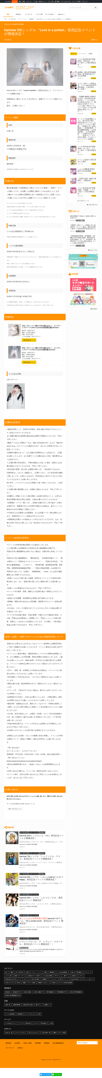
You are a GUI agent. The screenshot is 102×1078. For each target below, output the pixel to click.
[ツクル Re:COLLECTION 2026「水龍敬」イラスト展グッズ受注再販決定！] (73, 190)
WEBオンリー (42, 1)
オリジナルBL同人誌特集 (65, 982)
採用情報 (38, 1043)
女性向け (18, 14)
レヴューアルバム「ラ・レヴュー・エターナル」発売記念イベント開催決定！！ (41, 942)
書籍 (12, 972)
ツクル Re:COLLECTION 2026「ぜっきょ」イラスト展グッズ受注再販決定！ (86, 149)
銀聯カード (48, 1004)
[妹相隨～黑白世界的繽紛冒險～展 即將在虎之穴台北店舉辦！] (73, 74)
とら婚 (35, 1)
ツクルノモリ (53, 979)
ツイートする (46, 1074)
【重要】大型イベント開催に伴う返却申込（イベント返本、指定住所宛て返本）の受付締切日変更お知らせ (83, 227)
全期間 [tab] (90, 53)
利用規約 (47, 1043)
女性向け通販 (27, 992)
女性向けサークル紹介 (34, 975)
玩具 (27, 972)
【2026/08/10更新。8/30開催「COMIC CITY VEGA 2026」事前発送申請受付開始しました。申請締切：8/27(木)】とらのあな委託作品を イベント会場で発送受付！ (83, 239)
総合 (8, 14)
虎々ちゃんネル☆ (34, 1032)
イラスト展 (50, 1)
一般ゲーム (66, 975)
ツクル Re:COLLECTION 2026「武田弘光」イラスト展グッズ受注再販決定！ (86, 62)
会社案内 (17, 1043)
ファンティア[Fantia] (24, 1023)
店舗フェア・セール (19, 975)
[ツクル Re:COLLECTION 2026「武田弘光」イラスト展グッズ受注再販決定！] (73, 61)
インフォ (14, 1)
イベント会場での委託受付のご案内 (86, 160)
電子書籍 (57, 1)
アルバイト (85, 1)
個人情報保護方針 (58, 1043)
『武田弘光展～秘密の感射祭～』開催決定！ (86, 179)
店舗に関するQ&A (28, 1004)
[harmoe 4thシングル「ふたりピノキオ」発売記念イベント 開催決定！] (12, 900)
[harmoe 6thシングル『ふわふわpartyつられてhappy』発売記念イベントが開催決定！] (12, 879)
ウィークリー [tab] (82, 53)
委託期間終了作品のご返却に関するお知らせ (83, 217)
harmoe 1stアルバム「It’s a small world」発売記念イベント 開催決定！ (41, 921)
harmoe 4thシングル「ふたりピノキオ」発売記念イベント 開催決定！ (41, 898)
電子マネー (39, 1004)
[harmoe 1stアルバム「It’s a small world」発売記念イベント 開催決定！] (12, 920)
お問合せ (20, 1048)
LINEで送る (58, 1074)
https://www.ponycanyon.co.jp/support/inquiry (24, 761)
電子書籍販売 (50, 992)
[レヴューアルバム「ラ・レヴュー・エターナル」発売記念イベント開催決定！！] (12, 943)
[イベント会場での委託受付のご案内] (73, 162)
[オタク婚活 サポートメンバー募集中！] (83, 290)
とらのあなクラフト (10, 1023)
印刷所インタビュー (43, 982)
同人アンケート (64, 979)
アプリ (81, 975)
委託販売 (8, 1043)
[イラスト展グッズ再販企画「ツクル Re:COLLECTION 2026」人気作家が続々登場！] (73, 86)
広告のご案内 (27, 1043)
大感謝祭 (44, 979)
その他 (72, 972)
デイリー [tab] (73, 53)
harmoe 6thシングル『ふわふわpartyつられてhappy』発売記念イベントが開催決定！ (41, 878)
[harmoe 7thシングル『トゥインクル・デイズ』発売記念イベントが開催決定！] (12, 858)
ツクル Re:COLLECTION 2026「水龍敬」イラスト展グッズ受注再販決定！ (86, 190)
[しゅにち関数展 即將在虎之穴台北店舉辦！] (73, 171)
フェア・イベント (36, 972)
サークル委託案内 (10, 1014)
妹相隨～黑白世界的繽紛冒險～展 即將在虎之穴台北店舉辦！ (86, 74)
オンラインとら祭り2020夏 (31, 979)
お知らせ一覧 (8, 1032)
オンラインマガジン (20, 1032)
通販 (20, 1)
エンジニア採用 (76, 1)
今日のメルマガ (9, 982)
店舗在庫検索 (16, 1004)
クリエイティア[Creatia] (39, 1023)
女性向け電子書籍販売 (76, 992)
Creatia (54, 982)
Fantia (18, 982)
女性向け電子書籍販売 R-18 (12, 995)
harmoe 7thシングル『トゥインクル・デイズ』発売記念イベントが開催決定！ (40, 857)
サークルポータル (66, 1)
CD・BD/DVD (19, 972)
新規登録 (20, 1014)
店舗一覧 (7, 1004)
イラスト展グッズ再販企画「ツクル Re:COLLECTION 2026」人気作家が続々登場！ (86, 86)
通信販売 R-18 (17, 992)
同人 (6, 972)
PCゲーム (57, 975)
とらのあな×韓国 (47, 975)
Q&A (39, 1014)
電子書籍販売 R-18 (62, 992)
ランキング (28, 14)
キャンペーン (87, 972)
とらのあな (8, 1)
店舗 (23, 1)
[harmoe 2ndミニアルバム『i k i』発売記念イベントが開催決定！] (12, 837)
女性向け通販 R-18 (39, 992)
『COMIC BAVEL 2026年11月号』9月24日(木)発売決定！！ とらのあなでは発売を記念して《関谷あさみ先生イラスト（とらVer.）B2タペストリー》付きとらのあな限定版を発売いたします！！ (86, 104)
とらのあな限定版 (62, 972)
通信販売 (52, 972)
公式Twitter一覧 (46, 1032)
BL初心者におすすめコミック (13, 979)
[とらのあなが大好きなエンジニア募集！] (83, 304)
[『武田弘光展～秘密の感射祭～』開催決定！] (73, 181)
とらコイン (29, 1)
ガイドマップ (10, 1048)
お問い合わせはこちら (15, 809)
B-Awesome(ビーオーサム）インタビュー (82, 979)
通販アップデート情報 (29, 982)
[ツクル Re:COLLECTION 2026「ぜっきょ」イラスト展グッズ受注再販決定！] (73, 149)
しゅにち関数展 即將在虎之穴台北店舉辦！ (86, 170)
